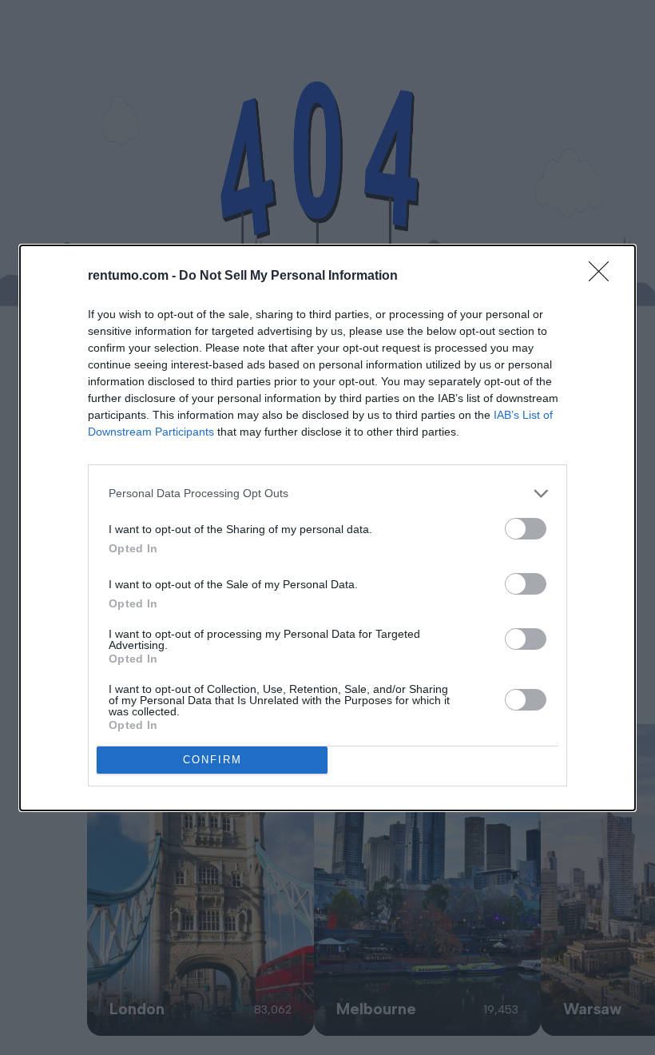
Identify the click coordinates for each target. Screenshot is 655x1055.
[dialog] (327, 527)
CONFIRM (212, 760)
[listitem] (327, 493)
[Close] (604, 276)
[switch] (525, 528)
